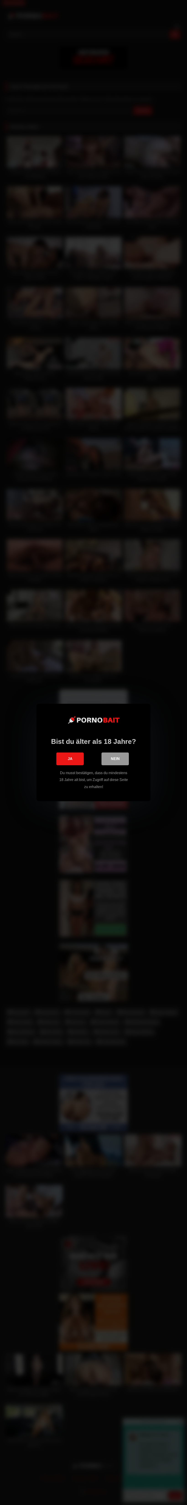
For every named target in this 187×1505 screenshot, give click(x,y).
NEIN (115, 759)
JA (70, 759)
